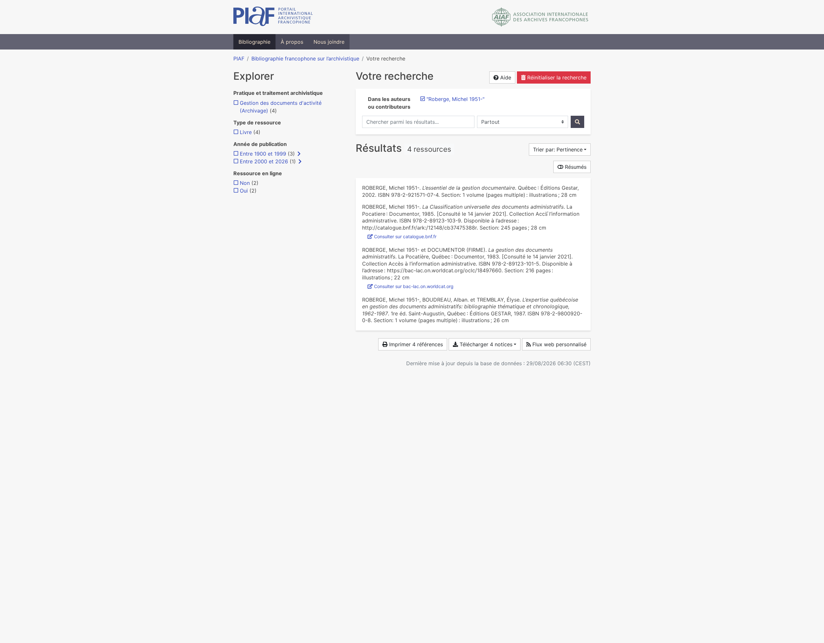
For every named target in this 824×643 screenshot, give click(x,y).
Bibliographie (254, 42)
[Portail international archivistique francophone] (273, 17)
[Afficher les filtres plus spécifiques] (299, 154)
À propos (292, 42)
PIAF (238, 58)
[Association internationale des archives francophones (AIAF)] (540, 17)
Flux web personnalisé (558, 344)
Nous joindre (329, 42)
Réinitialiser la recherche (556, 77)
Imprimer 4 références (415, 344)
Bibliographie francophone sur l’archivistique (305, 58)
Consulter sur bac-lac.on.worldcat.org (414, 286)
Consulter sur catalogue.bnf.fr (405, 236)
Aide (505, 77)
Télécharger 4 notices (485, 344)
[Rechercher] (577, 122)
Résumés (574, 167)
